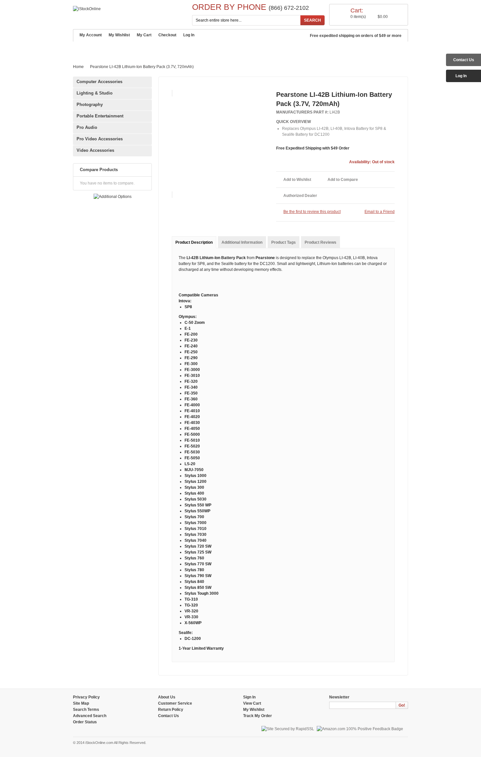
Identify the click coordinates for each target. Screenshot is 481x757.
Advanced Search (230, 49)
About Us (166, 697)
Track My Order (257, 715)
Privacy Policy (86, 697)
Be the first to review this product (312, 211)
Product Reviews (320, 242)
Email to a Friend (380, 211)
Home (82, 48)
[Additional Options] (113, 196)
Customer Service (142, 49)
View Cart (252, 703)
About (105, 49)
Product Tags (283, 242)
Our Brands (187, 49)
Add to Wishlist (297, 179)
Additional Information (242, 242)
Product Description (194, 242)
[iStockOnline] (87, 9)
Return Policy (170, 709)
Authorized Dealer (300, 195)
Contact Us (273, 49)
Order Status (85, 722)
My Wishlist (119, 35)
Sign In (249, 697)
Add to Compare (343, 179)
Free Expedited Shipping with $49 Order (312, 148)
